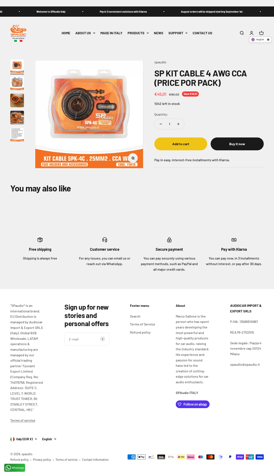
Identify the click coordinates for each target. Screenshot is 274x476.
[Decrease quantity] (161, 124)
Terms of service (22, 420)
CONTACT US (202, 33)
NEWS (158, 33)
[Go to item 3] (17, 101)
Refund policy (140, 332)
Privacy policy (42, 459)
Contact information (95, 459)
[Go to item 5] (17, 135)
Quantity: (161, 114)
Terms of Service (142, 324)
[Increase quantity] (178, 124)
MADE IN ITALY (111, 33)
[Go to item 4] (17, 118)
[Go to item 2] (17, 83)
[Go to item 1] (17, 66)
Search (135, 316)
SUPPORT (175, 33)
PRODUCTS (136, 33)
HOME (66, 33)
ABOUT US (83, 33)
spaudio (160, 62)
